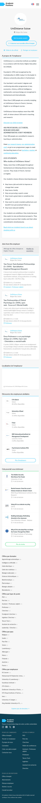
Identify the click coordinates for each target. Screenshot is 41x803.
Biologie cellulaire (8, 587)
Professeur (8, 323)
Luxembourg (6, 648)
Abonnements (6, 780)
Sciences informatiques (10, 576)
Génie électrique (8, 566)
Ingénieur (25, 761)
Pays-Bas (6, 641)
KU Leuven (6, 672)
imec (4, 696)
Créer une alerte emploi (9, 749)
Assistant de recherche (9, 624)
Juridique (4, 797)
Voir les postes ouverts (20, 38)
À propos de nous (7, 742)
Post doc (6, 600)
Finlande (5, 659)
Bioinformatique (8, 580)
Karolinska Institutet (9, 683)
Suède (5, 638)
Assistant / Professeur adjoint (14, 287)
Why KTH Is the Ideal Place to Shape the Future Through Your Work (22, 531)
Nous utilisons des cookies (15, 797)
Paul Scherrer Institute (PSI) (20, 448)
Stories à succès (7, 787)
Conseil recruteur (7, 790)
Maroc (5, 655)
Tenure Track (6, 621)
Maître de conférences (29, 746)
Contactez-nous (7, 752)
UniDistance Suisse (16, 258)
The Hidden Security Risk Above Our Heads (18, 476)
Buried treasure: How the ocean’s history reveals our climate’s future (21, 489)
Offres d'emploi (6, 776)
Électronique (7, 583)
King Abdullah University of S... (12, 703)
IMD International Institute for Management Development (21, 435)
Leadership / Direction (9, 628)
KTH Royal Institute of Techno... (12, 693)
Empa (13, 423)
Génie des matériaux (9, 570)
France (5, 665)
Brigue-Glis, (19, 32)
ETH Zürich (15, 400)
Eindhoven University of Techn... (12, 689)
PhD (4, 597)
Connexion (5, 746)
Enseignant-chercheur (9, 614)
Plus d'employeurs (20, 460)
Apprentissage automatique (11, 559)
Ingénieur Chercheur (9, 617)
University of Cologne (9, 700)
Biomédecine (7, 590)
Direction (25, 768)
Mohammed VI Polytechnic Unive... (13, 676)
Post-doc (25, 739)
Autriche (5, 662)
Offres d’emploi (6, 735)
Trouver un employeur (8, 739)
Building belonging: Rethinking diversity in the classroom (20, 517)
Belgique (5, 635)
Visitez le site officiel (11, 50)
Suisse (25, 32)
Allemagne (6, 652)
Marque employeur (8, 783)
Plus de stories (20, 544)
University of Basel (17, 411)
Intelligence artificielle (9, 563)
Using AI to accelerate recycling (20, 504)
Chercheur (6, 611)
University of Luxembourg (10, 679)
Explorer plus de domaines (20, 709)
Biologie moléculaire (9, 573)
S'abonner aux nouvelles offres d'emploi (22, 43)
